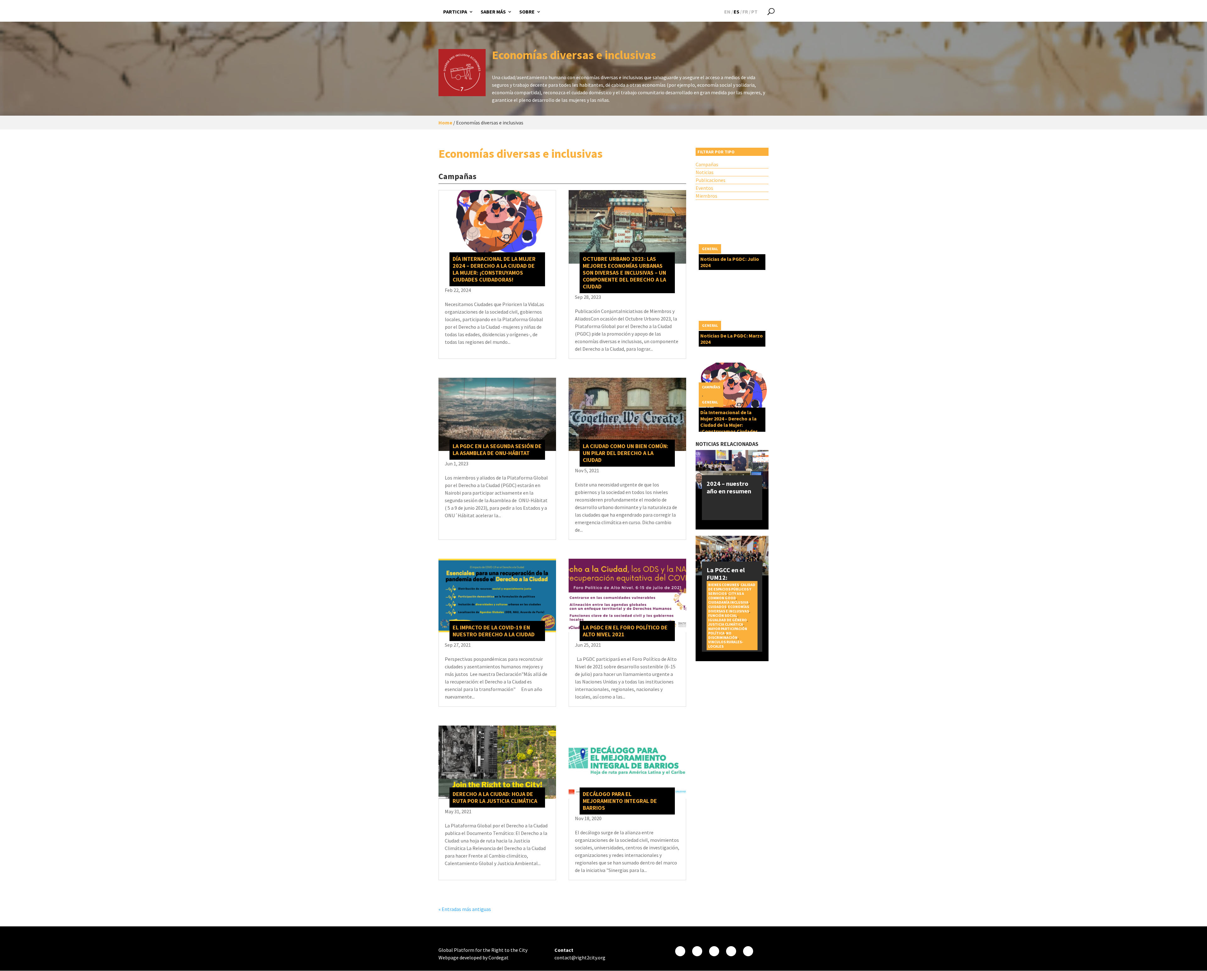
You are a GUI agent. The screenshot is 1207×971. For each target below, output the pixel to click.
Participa (455, 11)
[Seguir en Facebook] (680, 951)
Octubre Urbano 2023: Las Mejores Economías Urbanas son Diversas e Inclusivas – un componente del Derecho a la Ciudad (624, 272)
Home (445, 122)
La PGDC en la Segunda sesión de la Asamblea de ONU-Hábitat (497, 449)
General (710, 248)
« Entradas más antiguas (464, 909)
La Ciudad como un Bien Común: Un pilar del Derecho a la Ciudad (625, 453)
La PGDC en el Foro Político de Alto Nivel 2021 (625, 631)
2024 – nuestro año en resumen (729, 487)
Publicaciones (710, 180)
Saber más (493, 11)
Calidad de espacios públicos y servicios (731, 589)
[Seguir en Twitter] (697, 951)
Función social (722, 615)
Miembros (706, 196)
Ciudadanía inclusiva (728, 602)
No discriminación (722, 635)
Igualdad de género (727, 619)
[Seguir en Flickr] (731, 951)
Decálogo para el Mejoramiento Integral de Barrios (620, 800)
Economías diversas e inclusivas (728, 608)
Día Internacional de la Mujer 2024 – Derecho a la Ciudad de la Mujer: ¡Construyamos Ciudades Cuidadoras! (494, 269)
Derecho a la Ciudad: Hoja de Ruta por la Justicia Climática (495, 797)
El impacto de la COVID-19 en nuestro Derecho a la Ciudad (494, 631)
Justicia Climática (725, 624)
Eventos (704, 188)
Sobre (527, 11)
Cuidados (717, 606)
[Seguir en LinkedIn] (748, 951)
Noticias (705, 172)
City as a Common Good (726, 595)
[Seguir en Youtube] (714, 951)
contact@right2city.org (579, 957)
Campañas (707, 164)
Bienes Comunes (723, 584)
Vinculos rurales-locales (725, 644)
